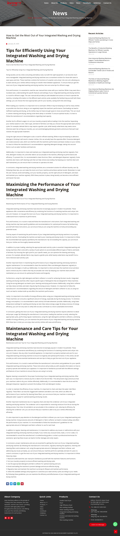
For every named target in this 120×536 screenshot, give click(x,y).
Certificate (87, 3)
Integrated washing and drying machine (69, 512)
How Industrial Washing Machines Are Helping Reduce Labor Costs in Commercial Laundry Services (101, 91)
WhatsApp (94, 510)
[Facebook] (5, 518)
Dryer (61, 503)
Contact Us (107, 3)
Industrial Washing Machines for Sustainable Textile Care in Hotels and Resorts (101, 71)
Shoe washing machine (66, 520)
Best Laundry (37, 18)
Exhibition (97, 3)
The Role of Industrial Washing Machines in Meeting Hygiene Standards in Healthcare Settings (99, 81)
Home (46, 3)
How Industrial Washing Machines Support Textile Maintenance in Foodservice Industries (99, 60)
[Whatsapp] (115, 524)
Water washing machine (67, 509)
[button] (7, 483)
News (78, 3)
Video (72, 3)
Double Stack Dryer (65, 500)
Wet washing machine (66, 507)
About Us (54, 3)
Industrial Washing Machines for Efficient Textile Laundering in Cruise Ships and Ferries (100, 40)
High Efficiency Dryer (66, 505)
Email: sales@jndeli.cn (97, 520)
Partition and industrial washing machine (69, 516)
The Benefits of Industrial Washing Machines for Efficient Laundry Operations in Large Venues (100, 50)
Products (64, 3)
